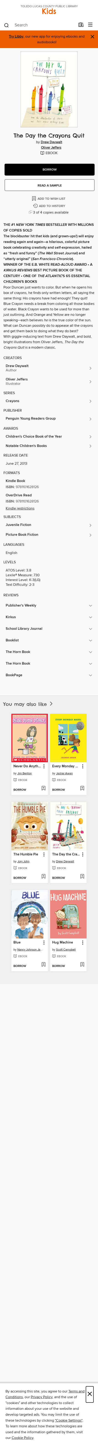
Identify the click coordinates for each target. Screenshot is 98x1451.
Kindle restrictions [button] (20, 508)
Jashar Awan (64, 773)
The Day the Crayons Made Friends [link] (66, 854)
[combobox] (39, 25)
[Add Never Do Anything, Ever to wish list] (43, 789)
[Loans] (81, 25)
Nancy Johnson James (30, 949)
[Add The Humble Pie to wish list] (43, 877)
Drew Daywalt (51, 142)
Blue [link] (17, 943)
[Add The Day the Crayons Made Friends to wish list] (82, 877)
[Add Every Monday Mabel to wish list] (82, 789)
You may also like (26, 704)
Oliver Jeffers (51, 148)
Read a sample (50, 186)
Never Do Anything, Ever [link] (27, 766)
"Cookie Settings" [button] (68, 1420)
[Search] (6, 25)
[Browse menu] (90, 25)
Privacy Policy (41, 1397)
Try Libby (16, 36)
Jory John (23, 861)
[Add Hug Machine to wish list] (82, 965)
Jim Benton (24, 773)
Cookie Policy (22, 1438)
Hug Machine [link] (62, 943)
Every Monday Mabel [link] (66, 766)
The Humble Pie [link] (25, 854)
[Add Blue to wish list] (43, 965)
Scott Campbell (66, 949)
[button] (50, 170)
